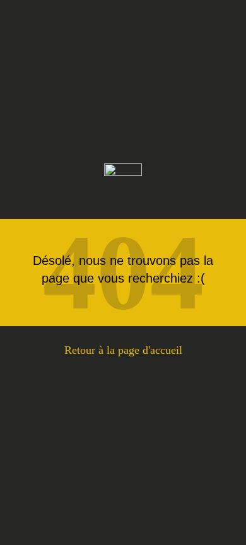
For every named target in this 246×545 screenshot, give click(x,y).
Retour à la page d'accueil (123, 350)
